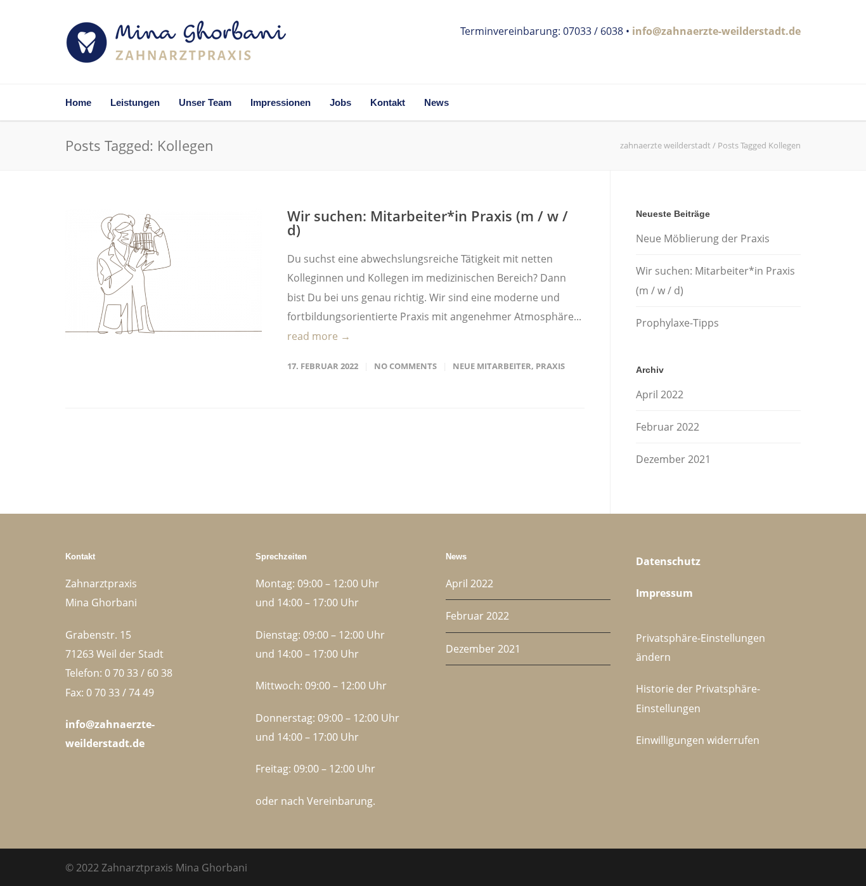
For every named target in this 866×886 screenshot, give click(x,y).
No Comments (405, 366)
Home (78, 102)
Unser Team (205, 102)
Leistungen (135, 102)
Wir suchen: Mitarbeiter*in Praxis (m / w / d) (427, 222)
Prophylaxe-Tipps (677, 323)
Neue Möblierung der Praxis (703, 238)
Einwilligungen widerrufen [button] (697, 740)
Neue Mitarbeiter (492, 366)
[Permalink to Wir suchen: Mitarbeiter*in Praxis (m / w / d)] (163, 274)
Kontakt (387, 102)
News (436, 102)
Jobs (340, 102)
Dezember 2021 (673, 459)
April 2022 (659, 394)
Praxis (550, 366)
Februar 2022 (667, 427)
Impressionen (280, 102)
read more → (319, 336)
